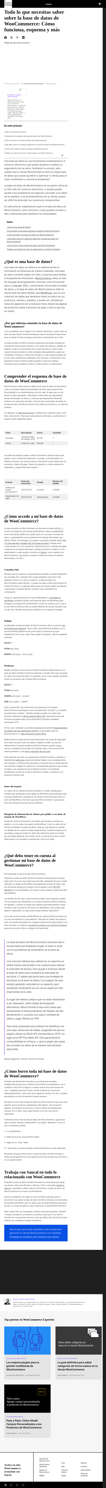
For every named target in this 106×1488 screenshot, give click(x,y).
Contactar (84, 1466)
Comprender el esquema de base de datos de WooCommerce (28, 136)
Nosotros (84, 1463)
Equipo (63, 1476)
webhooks (19, 760)
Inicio (63, 1463)
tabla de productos (26, 413)
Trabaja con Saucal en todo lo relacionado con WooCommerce (28, 153)
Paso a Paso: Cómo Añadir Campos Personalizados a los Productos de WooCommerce (24, 1424)
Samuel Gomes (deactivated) (33, 84)
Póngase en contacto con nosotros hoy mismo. (34, 1236)
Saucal (43, 552)
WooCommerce (43, 278)
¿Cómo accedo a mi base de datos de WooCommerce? (25, 140)
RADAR (41, 1476)
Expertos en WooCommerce (44, 1471)
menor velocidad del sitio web (37, 751)
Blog (62, 1466)
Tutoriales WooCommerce (14, 1416)
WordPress (46, 292)
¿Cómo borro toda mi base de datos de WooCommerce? (26, 149)
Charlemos (53, 1284)
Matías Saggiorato (63, 1375)
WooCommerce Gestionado (44, 1465)
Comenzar (49, 4)
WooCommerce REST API (34, 716)
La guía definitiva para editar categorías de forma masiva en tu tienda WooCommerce (78, 1366)
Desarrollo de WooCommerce (44, 1460)
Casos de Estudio (64, 1471)
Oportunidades (85, 1470)
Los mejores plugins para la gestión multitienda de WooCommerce (22, 1366)
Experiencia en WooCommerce (16, 1358)
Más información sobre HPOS (33, 734)
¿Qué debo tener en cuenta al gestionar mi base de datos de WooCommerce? (34, 145)
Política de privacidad (84, 1474)
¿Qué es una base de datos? (15, 132)
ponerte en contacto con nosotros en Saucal (48, 925)
